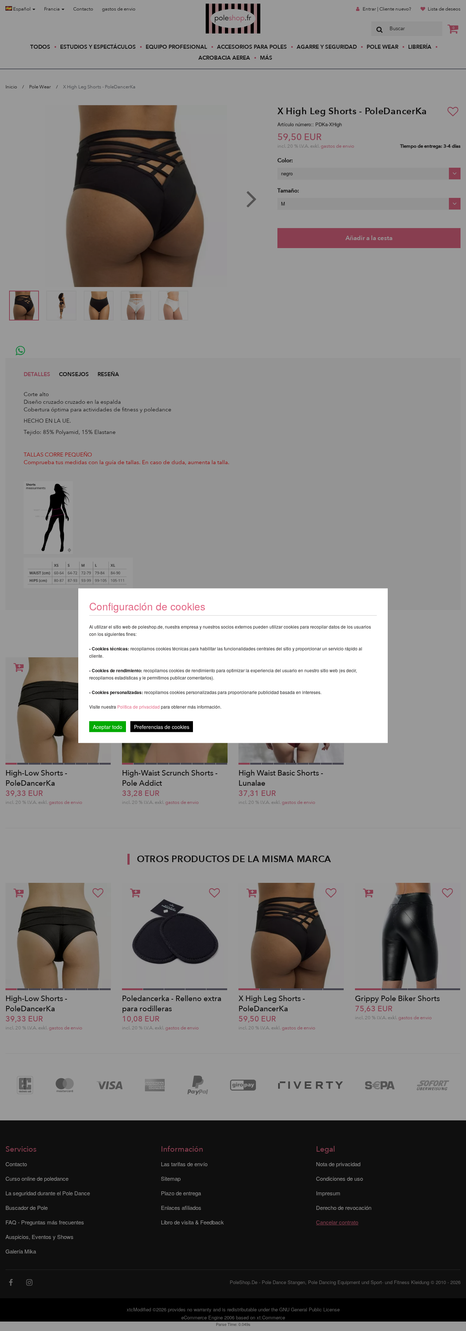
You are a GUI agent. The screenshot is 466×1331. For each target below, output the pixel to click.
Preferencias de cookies (161, 726)
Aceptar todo (107, 726)
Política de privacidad (139, 706)
